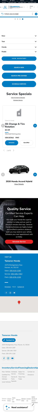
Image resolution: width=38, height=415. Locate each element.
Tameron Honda (4, 399)
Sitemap (18, 399)
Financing (23, 367)
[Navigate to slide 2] (17, 19)
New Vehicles (6, 372)
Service (14, 367)
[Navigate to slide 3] (20, 19)
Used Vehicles (6, 382)
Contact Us (20, 287)
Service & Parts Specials (14, 379)
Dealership (33, 367)
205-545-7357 (16, 274)
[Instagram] (10, 292)
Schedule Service (18, 100)
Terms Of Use (13, 399)
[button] (19, 302)
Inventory (6, 367)
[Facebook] (6, 292)
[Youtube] (14, 292)
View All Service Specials (18, 97)
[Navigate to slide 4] (22, 19)
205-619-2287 (15, 271)
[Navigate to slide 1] (15, 19)
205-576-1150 (15, 277)
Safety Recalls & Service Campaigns (35, 399)
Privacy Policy (9, 399)
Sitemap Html (23, 399)
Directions (8, 287)
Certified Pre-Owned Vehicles (6, 377)
